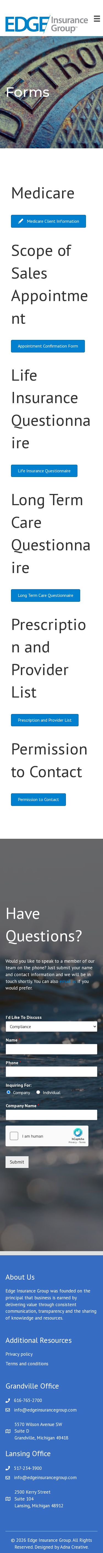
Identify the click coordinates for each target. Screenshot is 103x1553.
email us (68, 981)
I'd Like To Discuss (24, 1017)
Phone (13, 1062)
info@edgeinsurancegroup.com (45, 1410)
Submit (17, 1162)
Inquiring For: (19, 1085)
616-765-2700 (28, 1400)
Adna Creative (74, 1547)
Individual (51, 1092)
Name (13, 1040)
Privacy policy (19, 1354)
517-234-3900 (28, 1468)
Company (21, 1092)
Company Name (22, 1105)
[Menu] (97, 18)
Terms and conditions (26, 1364)
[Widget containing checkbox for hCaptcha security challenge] (46, 1136)
